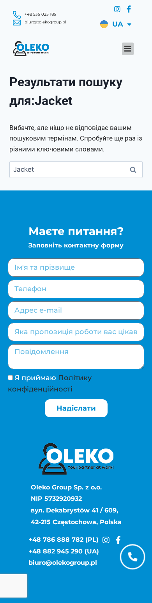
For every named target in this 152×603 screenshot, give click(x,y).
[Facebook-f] (128, 9)
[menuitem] (114, 24)
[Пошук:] (76, 169)
